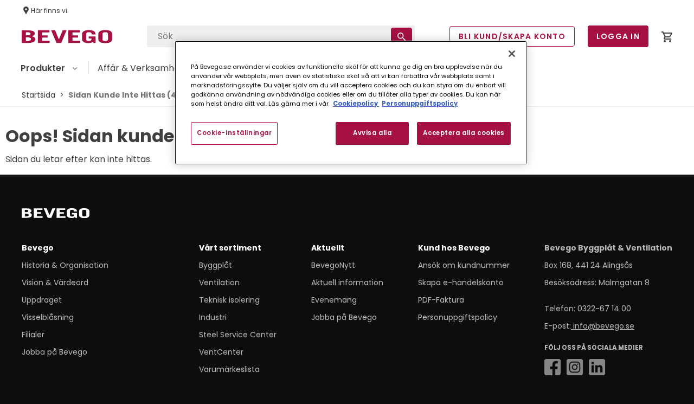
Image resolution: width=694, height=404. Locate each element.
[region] (351, 103)
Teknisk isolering (229, 299)
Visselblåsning (48, 317)
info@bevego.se (602, 325)
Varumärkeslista (229, 369)
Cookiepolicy (356, 103)
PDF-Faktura (441, 299)
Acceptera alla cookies (464, 133)
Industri (213, 317)
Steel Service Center (238, 334)
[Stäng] (512, 54)
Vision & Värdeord (55, 282)
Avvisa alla (372, 133)
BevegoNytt (333, 265)
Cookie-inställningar (234, 133)
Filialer (33, 334)
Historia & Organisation (65, 265)
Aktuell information (347, 282)
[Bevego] (71, 215)
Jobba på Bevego (54, 352)
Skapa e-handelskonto (461, 282)
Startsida (38, 94)
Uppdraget (42, 299)
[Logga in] (666, 38)
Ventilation (219, 282)
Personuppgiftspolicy (457, 317)
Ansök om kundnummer (464, 265)
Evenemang (334, 299)
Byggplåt (215, 265)
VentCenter (221, 352)
